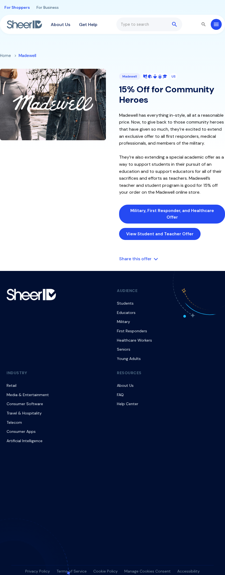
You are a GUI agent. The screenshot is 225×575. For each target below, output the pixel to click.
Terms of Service (72, 571)
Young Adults (129, 358)
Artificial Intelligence (25, 440)
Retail (11, 385)
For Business (47, 7)
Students (125, 303)
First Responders (132, 330)
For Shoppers (17, 7)
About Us (60, 24)
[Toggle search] (203, 24)
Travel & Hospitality (24, 413)
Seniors (123, 349)
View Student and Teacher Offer (159, 234)
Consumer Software (25, 403)
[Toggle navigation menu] (216, 24)
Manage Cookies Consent (147, 571)
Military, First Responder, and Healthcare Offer (172, 214)
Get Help (88, 24)
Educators (126, 312)
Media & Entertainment (28, 394)
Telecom (14, 422)
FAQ (120, 394)
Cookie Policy (105, 571)
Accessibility (188, 571)
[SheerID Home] (24, 24)
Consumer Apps (21, 431)
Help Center (127, 403)
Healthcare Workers (134, 340)
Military (123, 321)
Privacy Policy (37, 571)
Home (5, 55)
